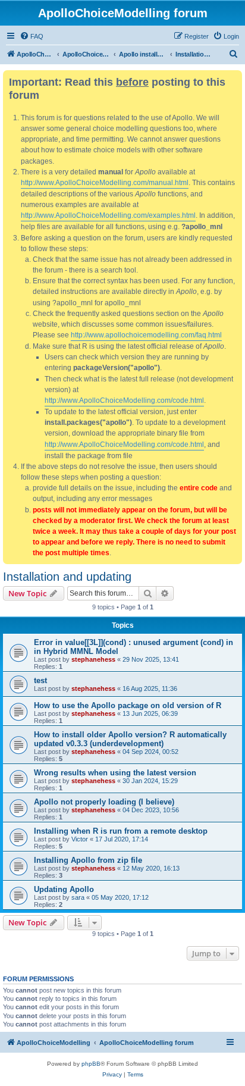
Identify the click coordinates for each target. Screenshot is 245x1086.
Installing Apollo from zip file (88, 860)
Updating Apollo (64, 889)
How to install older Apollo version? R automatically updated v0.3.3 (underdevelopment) (130, 739)
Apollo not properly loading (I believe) (104, 801)
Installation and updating (67, 576)
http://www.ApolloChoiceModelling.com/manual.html (105, 183)
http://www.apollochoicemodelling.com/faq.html (146, 335)
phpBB (90, 1063)
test (40, 680)
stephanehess (93, 659)
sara (77, 897)
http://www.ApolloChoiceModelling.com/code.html (124, 400)
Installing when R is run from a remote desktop (121, 831)
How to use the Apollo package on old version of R (127, 705)
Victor (79, 839)
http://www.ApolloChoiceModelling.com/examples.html (108, 215)
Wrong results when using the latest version (115, 772)
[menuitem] (31, 36)
